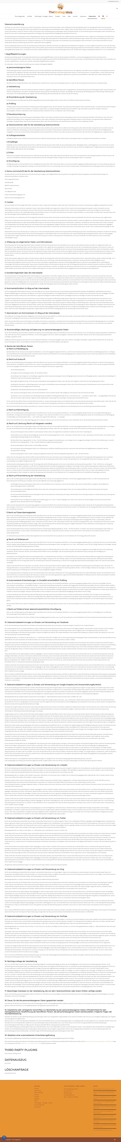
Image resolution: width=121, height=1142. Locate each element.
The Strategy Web (39, 1105)
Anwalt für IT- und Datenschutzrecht (30, 1043)
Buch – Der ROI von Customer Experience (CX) (103, 1089)
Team (35, 1101)
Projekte (36, 1099)
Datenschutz (37, 1091)
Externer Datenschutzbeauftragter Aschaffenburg (99, 1041)
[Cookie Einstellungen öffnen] (4, 1139)
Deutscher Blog (38, 1092)
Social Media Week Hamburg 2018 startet (102, 1130)
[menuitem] (113, 1)
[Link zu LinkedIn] (117, 8)
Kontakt (36, 1095)
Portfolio (36, 1097)
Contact (36, 1088)
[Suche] (106, 16)
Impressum (37, 1107)
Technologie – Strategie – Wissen (43, 1103)
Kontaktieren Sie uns (113, 1)
